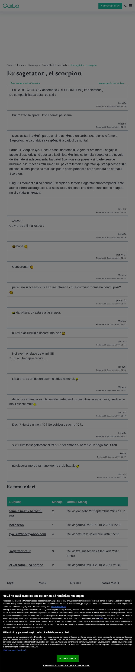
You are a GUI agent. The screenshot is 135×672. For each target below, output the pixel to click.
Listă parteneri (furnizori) (14, 650)
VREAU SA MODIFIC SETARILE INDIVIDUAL (66, 665)
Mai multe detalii (58, 606)
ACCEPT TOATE (67, 658)
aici (101, 618)
